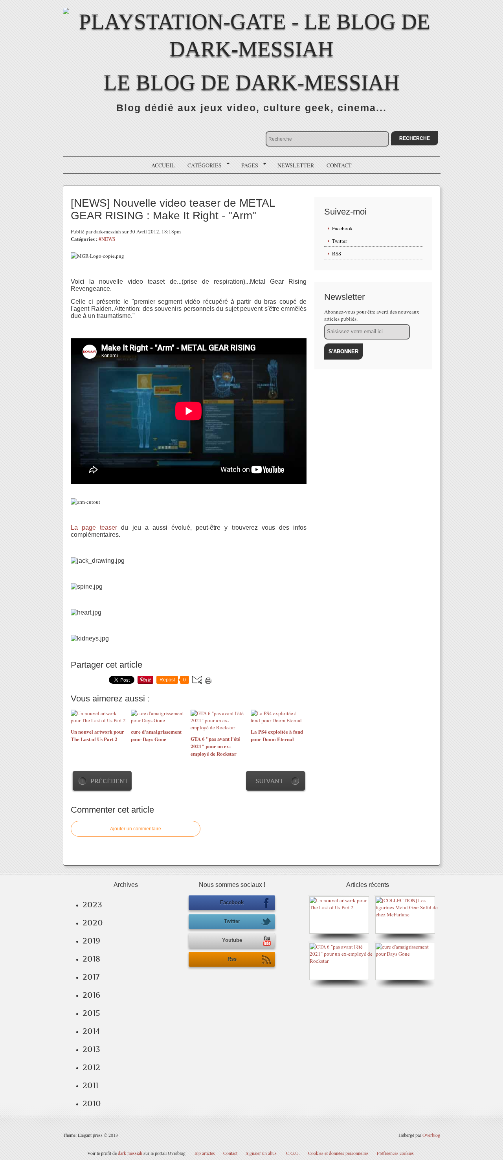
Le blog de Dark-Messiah (252, 82)
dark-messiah (130, 1153)
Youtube (232, 940)
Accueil (163, 165)
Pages (247, 165)
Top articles (204, 1153)
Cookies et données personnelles (338, 1153)
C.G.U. (293, 1153)
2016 (91, 995)
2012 (91, 1067)
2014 (91, 1031)
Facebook (342, 228)
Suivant (269, 781)
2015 (91, 1013)
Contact (339, 165)
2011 (90, 1085)
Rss (232, 959)
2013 (91, 1049)
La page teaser (94, 527)
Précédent (109, 781)
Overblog (431, 1135)
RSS (336, 253)
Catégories (202, 165)
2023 (92, 904)
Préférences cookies (395, 1153)
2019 (91, 940)
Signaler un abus (262, 1153)
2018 (91, 959)
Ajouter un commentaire (135, 828)
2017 (91, 977)
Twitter (339, 240)
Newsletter (295, 165)
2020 (93, 922)
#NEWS (107, 238)
